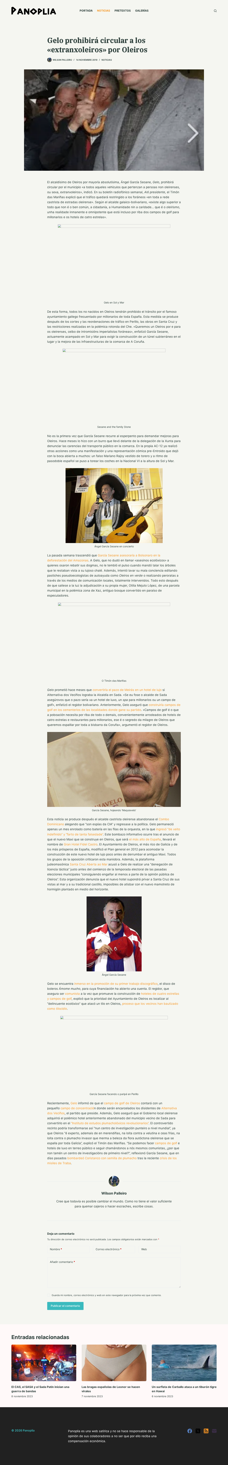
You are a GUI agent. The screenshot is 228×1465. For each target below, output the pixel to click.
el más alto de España (145, 839)
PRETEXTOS (123, 10)
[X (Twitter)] (198, 1431)
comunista (72, 993)
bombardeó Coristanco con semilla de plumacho (102, 1158)
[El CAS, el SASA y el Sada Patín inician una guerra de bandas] (43, 1363)
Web (144, 1249)
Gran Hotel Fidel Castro (80, 844)
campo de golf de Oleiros (122, 1103)
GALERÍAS (142, 10)
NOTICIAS (103, 10)
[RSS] (206, 1431)
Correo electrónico (108, 1249)
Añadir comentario (62, 1262)
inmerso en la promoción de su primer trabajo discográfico (116, 983)
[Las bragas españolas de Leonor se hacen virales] (114, 1363)
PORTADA (86, 10)
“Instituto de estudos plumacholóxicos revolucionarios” (110, 1123)
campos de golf (166, 1143)
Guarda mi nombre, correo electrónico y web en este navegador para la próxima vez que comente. (107, 1295)
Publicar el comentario (65, 1305)
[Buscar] (215, 10)
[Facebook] (189, 1431)
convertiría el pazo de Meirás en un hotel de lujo (127, 690)
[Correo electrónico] (214, 1431)
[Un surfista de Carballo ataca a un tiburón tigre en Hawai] (184, 1363)
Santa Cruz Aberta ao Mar (88, 864)
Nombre (56, 1249)
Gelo (74, 1103)
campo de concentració (77, 1108)
